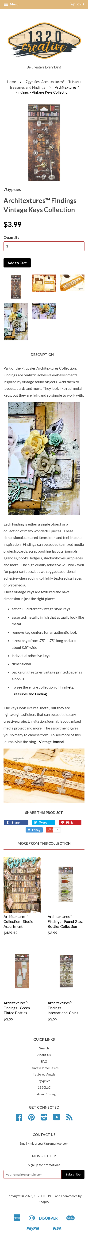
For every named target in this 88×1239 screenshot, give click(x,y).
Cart (80, 4)
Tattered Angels (44, 1074)
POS (51, 1196)
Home (11, 82)
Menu (14, 4)
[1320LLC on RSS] (69, 1119)
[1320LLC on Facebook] (19, 1119)
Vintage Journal (51, 741)
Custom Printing (44, 1094)
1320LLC (44, 1087)
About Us (44, 1055)
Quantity (11, 237)
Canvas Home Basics (44, 1068)
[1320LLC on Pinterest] (31, 1119)
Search (44, 1048)
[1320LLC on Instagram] (44, 1119)
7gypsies (44, 1081)
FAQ (44, 1061)
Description (42, 354)
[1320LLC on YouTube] (57, 1119)
